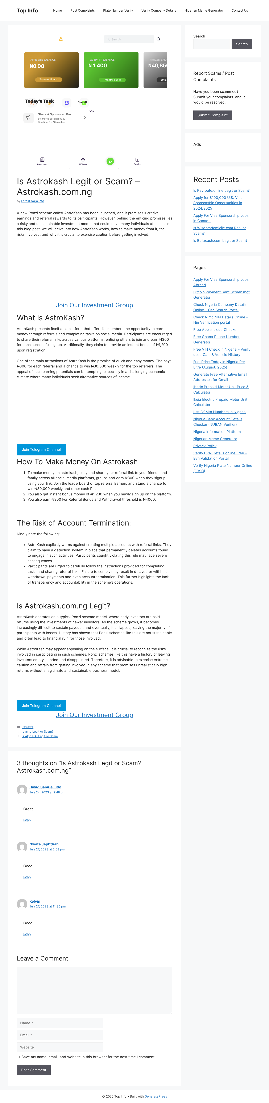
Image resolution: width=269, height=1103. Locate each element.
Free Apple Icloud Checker (215, 329)
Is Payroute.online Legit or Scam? (221, 190)
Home (57, 10)
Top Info (27, 10)
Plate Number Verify (118, 10)
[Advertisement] (94, 272)
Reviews (27, 727)
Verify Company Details (158, 10)
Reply (27, 820)
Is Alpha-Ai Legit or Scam (40, 736)
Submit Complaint (213, 115)
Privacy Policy (204, 446)
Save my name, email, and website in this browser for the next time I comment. (88, 1057)
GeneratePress (156, 1096)
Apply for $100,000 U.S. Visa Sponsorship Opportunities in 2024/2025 (218, 203)
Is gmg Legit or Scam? (37, 731)
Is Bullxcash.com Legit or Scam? (220, 240)
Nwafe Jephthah (44, 844)
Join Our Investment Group (94, 305)
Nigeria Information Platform (217, 432)
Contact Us (240, 10)
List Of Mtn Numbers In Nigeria (219, 412)
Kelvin (34, 901)
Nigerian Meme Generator (204, 10)
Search (199, 36)
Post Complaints (82, 10)
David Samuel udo (45, 787)
